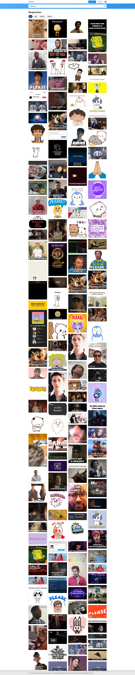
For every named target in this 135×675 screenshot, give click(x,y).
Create (93, 1)
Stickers (42, 16)
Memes (49, 16)
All (30, 16)
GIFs (36, 16)
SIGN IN (100, 1)
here (92, 673)
